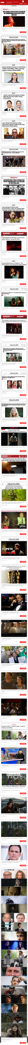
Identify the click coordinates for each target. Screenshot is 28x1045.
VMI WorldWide (9, 2)
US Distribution (15, 2)
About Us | (8, 1041)
